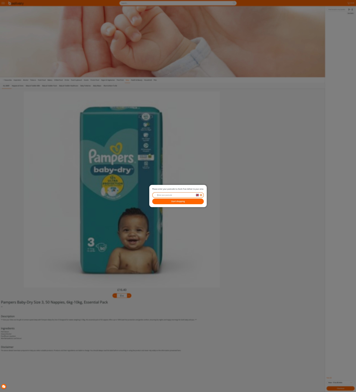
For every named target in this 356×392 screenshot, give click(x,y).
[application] (3, 386)
